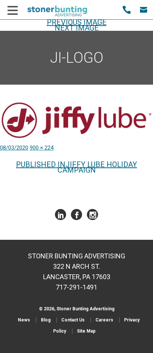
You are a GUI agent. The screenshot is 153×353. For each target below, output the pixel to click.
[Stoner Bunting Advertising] (62, 10)
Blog (46, 320)
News (24, 320)
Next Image (77, 27)
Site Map (86, 331)
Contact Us (73, 320)
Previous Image (77, 22)
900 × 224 (41, 147)
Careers (104, 320)
